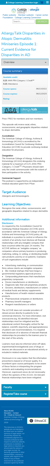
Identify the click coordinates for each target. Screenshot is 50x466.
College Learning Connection (28, 17)
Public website (9, 15)
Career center (42, 15)
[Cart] (41, 4)
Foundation (8, 17)
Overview (9, 62)
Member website (26, 15)
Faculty (8, 387)
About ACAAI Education (8, 412)
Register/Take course (15, 394)
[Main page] (25, 9)
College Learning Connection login (23, 2)
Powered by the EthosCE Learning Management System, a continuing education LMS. (38, 421)
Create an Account (14, 415)
